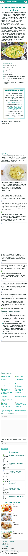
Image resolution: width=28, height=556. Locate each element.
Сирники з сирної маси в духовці (18, 514)
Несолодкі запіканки (16, 108)
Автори (12, 541)
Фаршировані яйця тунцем (16, 496)
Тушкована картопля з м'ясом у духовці (20, 411)
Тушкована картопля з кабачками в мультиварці (20, 385)
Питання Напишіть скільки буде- (13, 440)
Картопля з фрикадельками (16, 455)
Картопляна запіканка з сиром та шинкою (7, 384)
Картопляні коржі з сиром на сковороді (18, 532)
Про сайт (4, 541)
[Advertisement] (14, 139)
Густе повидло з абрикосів (17, 505)
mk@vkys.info (5, 544)
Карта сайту (5, 546)
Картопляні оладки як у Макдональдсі (7, 411)
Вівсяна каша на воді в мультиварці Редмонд (15, 489)
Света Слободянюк (14, 102)
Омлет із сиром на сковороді (14, 482)
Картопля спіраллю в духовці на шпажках (15, 471)
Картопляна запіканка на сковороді (20, 397)
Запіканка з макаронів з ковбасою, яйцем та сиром (6, 398)
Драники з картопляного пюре (16, 464)
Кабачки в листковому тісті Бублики (18, 523)
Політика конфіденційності (9, 550)
